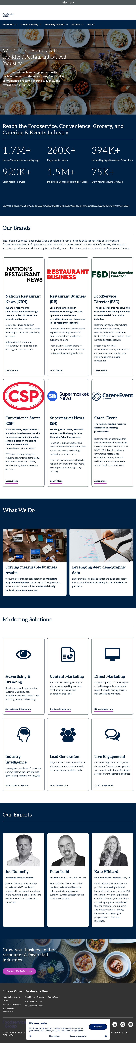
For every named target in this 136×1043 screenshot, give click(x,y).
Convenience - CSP (33, 1001)
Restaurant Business (12, 1004)
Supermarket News (34, 1006)
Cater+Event (53, 997)
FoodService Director (34, 997)
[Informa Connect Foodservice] (122, 1024)
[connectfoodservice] (114, 1024)
